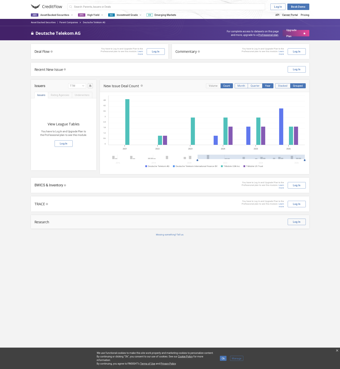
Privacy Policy (168, 363)
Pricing (305, 15)
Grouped (298, 85)
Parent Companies (68, 22)
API (277, 15)
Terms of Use (147, 363)
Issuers (41, 95)
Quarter (255, 85)
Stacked (283, 85)
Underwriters (82, 95)
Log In (278, 6)
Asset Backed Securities (43, 22)
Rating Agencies (60, 95)
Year (268, 85)
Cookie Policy (185, 356)
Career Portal (290, 15)
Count (226, 85)
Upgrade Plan (291, 33)
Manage (236, 358)
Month (241, 85)
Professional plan (268, 35)
